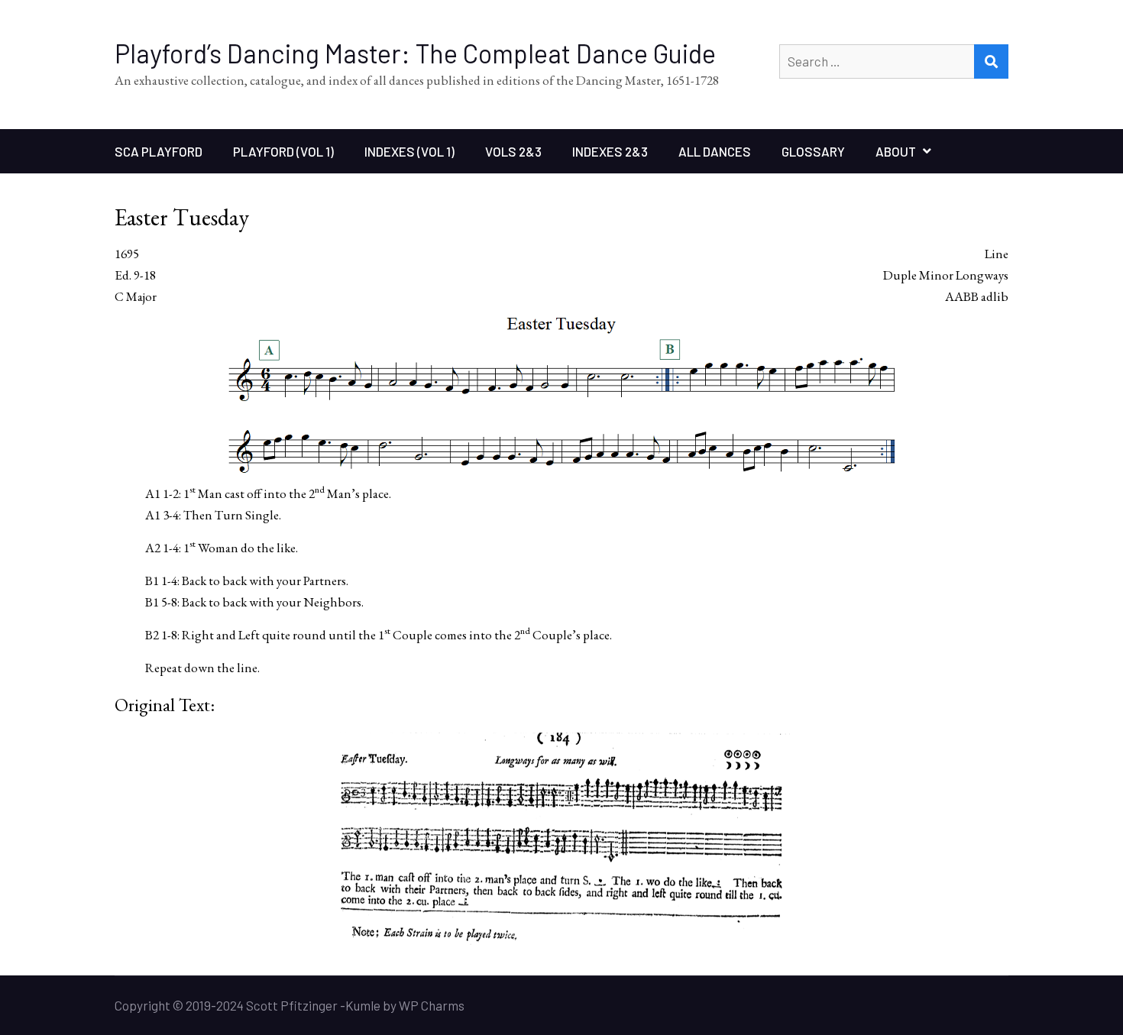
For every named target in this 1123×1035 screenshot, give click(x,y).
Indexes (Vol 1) (409, 151)
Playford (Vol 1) (283, 151)
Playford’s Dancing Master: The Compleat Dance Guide (415, 53)
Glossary (813, 151)
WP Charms (431, 1005)
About (895, 151)
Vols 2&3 (513, 151)
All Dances (714, 151)
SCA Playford (158, 151)
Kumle (362, 1005)
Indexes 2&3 (610, 151)
